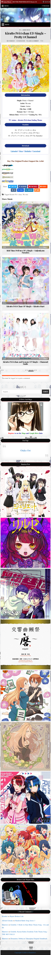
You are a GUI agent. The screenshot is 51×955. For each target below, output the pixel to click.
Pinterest (34, 186)
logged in (14, 378)
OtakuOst (12, 41)
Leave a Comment (33, 41)
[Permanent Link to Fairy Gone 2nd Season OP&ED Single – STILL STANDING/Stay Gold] (25, 746)
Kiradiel (4, 916)
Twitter (13, 186)
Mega (21, 151)
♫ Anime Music (25, 30)
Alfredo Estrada (7, 920)
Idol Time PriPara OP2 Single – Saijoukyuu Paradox (25, 251)
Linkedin (29, 190)
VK (14, 190)
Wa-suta (25, 194)
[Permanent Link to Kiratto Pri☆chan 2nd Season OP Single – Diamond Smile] (25, 336)
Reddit (44, 186)
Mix (38, 190)
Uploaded (14, 151)
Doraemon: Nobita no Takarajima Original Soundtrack (29, 938)
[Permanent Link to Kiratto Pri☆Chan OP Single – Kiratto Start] (25, 280)
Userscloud (36, 151)
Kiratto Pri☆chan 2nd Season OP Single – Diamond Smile (25, 363)
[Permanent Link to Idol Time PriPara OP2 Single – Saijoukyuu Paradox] (25, 225)
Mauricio (5, 925)
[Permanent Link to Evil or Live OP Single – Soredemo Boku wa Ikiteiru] (25, 594)
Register (11, 433)
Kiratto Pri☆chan (16, 194)
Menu (6, 6)
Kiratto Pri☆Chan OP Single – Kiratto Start (25, 306)
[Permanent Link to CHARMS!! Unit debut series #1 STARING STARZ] (25, 798)
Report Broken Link (16, 916)
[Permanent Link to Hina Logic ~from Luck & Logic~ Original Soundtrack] (25, 849)
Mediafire (27, 151)
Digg (21, 190)
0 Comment (44, 247)
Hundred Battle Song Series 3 (25, 920)
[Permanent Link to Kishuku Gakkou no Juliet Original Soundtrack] (25, 492)
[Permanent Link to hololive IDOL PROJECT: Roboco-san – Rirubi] (25, 543)
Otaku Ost (25, 450)
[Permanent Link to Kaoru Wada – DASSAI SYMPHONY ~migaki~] (25, 644)
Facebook (23, 186)
